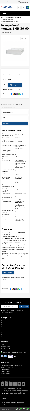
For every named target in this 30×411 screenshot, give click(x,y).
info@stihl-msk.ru (5, 373)
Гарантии (3, 329)
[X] (15, 94)
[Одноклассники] (13, 94)
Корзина (3, 344)
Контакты (3, 337)
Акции (2, 331)
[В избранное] (16, 89)
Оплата (3, 325)
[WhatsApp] (19, 94)
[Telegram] (22, 94)
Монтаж (3, 327)
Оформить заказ (5, 346)
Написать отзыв (8, 272)
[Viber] (17, 94)
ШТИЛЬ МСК (4, 388)
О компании (4, 321)
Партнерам (4, 335)
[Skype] (20, 94)
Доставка (16, 242)
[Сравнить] (19, 89)
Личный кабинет (5, 348)
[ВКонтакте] (11, 94)
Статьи (3, 333)
